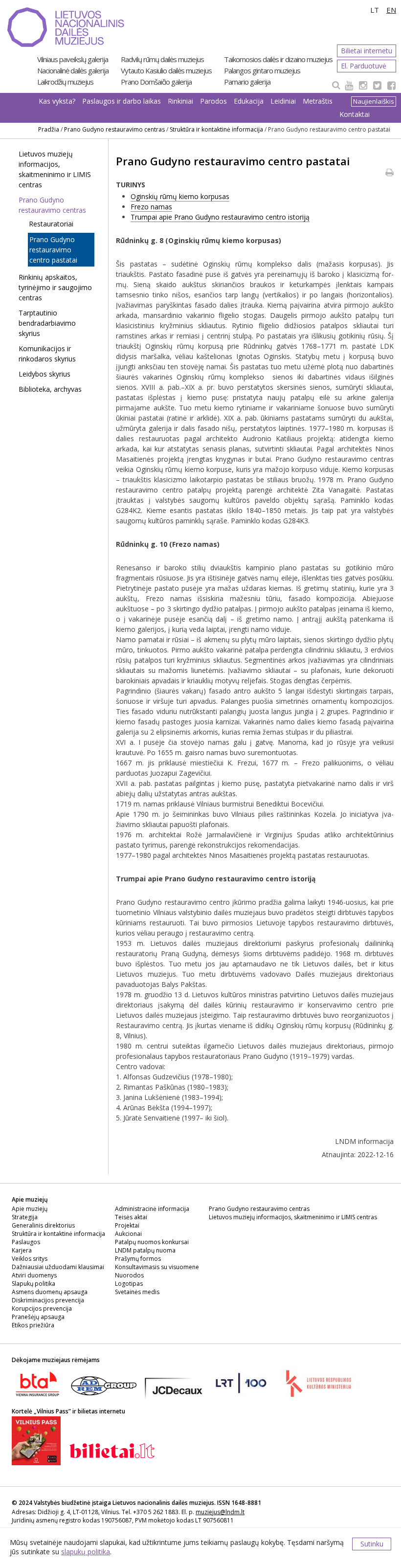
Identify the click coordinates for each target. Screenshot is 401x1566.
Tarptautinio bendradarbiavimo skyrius (47, 323)
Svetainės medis (137, 1292)
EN (391, 10)
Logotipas (129, 1283)
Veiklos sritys (29, 1258)
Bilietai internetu (366, 50)
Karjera (22, 1250)
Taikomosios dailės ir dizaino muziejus (278, 59)
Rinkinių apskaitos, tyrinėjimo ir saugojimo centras (55, 287)
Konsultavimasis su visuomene (157, 1267)
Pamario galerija (247, 82)
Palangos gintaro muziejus (262, 70)
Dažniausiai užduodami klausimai (58, 1267)
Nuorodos (129, 1275)
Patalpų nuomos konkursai (152, 1242)
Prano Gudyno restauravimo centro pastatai (53, 250)
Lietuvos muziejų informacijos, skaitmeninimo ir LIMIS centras (55, 169)
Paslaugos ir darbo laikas (121, 101)
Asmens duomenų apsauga (50, 1292)
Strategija (25, 1217)
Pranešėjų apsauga (38, 1317)
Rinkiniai (180, 101)
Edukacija (249, 101)
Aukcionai (128, 1234)
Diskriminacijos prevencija (48, 1300)
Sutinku (371, 1543)
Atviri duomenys (34, 1275)
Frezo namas (151, 206)
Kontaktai (354, 114)
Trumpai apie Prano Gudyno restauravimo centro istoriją (220, 217)
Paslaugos (26, 1242)
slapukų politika (85, 1551)
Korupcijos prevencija (42, 1308)
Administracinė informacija (152, 1209)
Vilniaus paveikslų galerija (72, 59)
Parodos (213, 101)
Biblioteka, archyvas (50, 389)
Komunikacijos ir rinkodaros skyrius (47, 353)
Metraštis (318, 101)
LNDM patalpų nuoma (145, 1250)
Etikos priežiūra (33, 1325)
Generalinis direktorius (43, 1225)
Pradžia (48, 129)
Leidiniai (283, 101)
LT (374, 10)
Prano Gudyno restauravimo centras (114, 129)
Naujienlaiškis (373, 101)
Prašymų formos (138, 1258)
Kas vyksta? (57, 101)
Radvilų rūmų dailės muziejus (162, 59)
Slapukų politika (33, 1283)
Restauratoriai (51, 223)
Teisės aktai (131, 1217)
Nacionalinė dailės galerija (73, 70)
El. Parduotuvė (363, 65)
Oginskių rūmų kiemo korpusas (180, 196)
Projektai (127, 1225)
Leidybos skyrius (44, 374)
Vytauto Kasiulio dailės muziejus (166, 70)
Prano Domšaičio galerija (156, 82)
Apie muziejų (29, 1209)
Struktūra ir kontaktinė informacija (216, 129)
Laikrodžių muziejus (65, 82)
